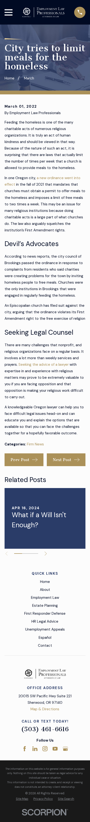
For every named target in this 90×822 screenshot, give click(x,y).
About (45, 589)
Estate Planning (45, 605)
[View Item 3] (34, 553)
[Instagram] (45, 748)
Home (45, 581)
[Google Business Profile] (65, 748)
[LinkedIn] (34, 748)
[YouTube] (55, 748)
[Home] (43, 12)
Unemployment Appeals (45, 629)
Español (45, 637)
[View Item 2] (26, 553)
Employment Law (45, 597)
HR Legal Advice (44, 621)
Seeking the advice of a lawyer (43, 364)
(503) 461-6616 (45, 729)
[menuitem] (22, 799)
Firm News (35, 444)
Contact (45, 645)
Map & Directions (44, 709)
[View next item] (46, 554)
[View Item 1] (18, 553)
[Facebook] (24, 748)
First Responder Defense (45, 613)
